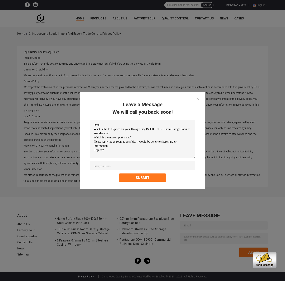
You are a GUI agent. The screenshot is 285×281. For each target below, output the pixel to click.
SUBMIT (143, 177)
